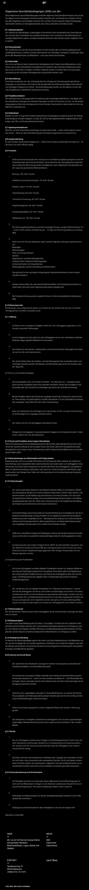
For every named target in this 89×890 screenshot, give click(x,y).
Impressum (51, 843)
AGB (48, 840)
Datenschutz (51, 845)
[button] (4, 2)
